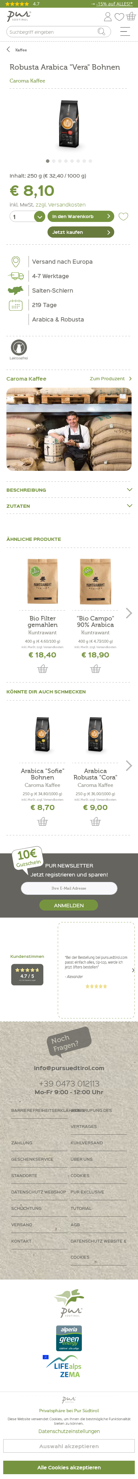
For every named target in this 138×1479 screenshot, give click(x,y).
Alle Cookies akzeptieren (69, 1467)
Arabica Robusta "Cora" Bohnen (95, 774)
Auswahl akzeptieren (69, 1446)
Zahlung (21, 1142)
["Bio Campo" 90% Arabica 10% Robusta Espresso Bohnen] (95, 582)
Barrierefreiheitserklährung (39, 1110)
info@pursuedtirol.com (69, 1067)
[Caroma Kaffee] (69, 429)
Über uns (82, 1159)
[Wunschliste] (121, 15)
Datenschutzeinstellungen (69, 1431)
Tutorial (81, 1208)
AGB (75, 1224)
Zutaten (18, 506)
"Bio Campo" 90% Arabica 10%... (95, 621)
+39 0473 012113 (69, 1083)
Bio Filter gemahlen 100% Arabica (42, 621)
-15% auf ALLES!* (114, 4)
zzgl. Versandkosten (61, 204)
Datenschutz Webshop (38, 1191)
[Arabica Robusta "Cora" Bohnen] (95, 734)
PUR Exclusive (87, 1191)
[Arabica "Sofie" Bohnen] (42, 734)
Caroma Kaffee (27, 81)
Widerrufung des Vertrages (91, 1118)
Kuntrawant (42, 633)
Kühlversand (87, 1142)
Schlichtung (26, 1208)
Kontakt (21, 1241)
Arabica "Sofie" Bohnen (43, 774)
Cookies (80, 1175)
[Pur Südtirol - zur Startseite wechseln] (19, 16)
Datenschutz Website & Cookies (98, 1249)
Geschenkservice (32, 1159)
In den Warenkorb (72, 216)
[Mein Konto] (107, 15)
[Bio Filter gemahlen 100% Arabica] (42, 582)
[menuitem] (127, 33)
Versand (21, 1224)
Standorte (24, 1175)
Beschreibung (26, 490)
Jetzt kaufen (67, 232)
